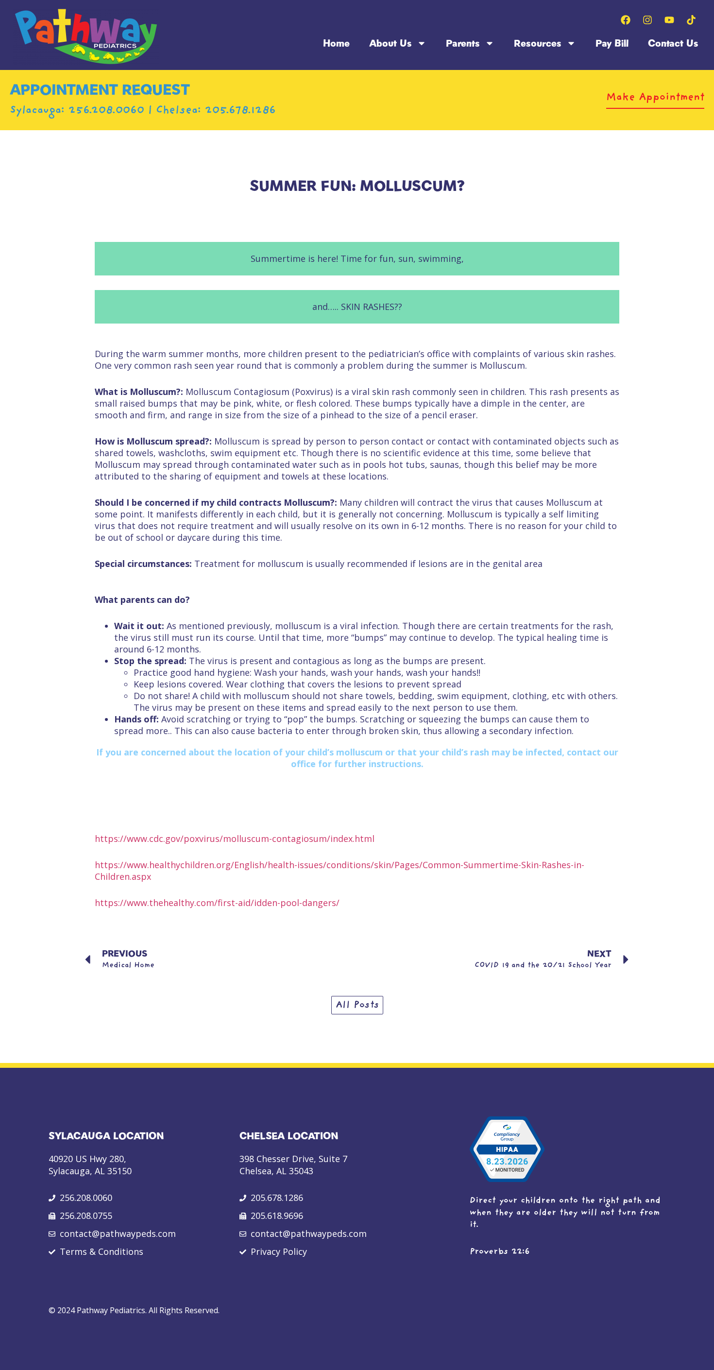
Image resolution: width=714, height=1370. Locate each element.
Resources (537, 43)
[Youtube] (669, 20)
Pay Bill (612, 43)
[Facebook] (625, 20)
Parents (463, 43)
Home (336, 43)
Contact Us (673, 43)
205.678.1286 (240, 110)
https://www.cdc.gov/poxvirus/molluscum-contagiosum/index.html (234, 838)
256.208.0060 (108, 110)
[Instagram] (647, 20)
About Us (390, 43)
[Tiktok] (691, 20)
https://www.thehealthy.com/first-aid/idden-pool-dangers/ (217, 902)
